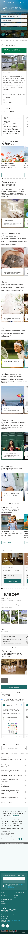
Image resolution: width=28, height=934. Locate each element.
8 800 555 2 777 (4, 916)
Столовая (4, 603)
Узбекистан (17, 897)
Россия (16, 895)
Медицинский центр (7, 600)
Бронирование (5, 753)
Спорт (18, 605)
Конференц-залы (6, 607)
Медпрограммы (14, 40)
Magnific (8, 921)
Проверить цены (12, 581)
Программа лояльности (7, 899)
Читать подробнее (7, 720)
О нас (2, 901)
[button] (2, 178)
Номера (11, 603)
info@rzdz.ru (4, 918)
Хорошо (23, 932)
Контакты (3, 903)
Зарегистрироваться (14, 881)
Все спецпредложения (6, 512)
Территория (9, 598)
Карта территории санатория (13, 100)
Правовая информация (15, 920)
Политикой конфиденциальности (11, 886)
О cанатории (4, 40)
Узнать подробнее (14, 687)
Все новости (4, 631)
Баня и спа (19, 600)
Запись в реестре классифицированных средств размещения (13, 836)
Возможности (23, 40)
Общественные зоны (7, 605)
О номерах (14, 753)
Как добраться (9, 102)
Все (2, 598)
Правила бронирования (9, 887)
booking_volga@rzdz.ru (10, 828)
